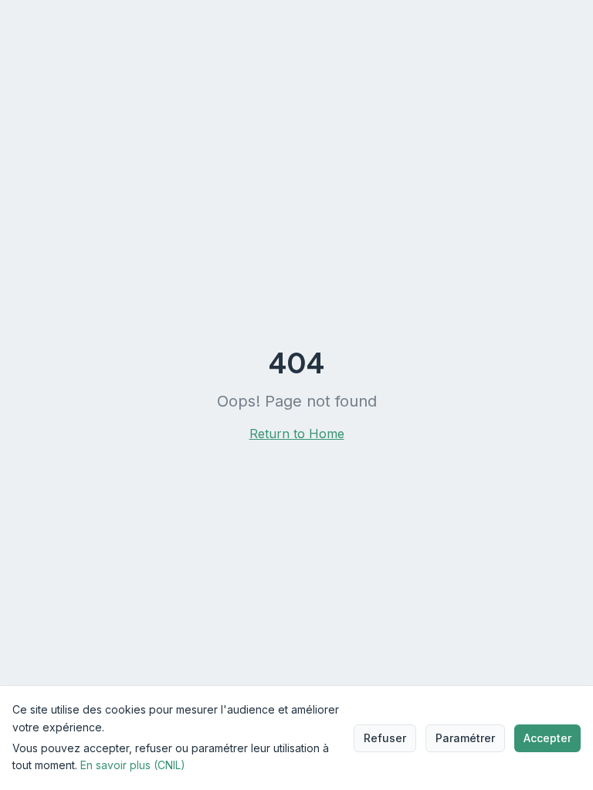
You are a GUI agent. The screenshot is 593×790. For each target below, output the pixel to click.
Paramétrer (465, 737)
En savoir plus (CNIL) (132, 764)
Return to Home (296, 433)
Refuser (385, 737)
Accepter (547, 737)
